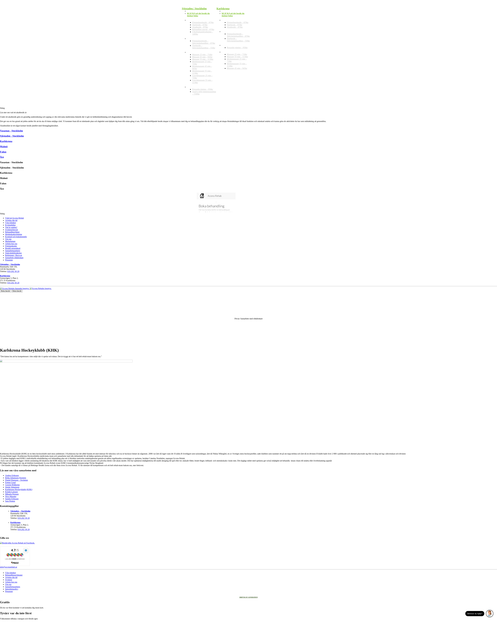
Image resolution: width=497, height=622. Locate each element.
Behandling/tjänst (12, 232)
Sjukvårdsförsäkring (13, 253)
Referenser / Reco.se (13, 255)
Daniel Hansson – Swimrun (16, 480)
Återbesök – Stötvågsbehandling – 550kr (203, 46)
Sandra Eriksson (12, 499)
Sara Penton (10, 501)
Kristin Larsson (11, 492)
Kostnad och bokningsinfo (16, 237)
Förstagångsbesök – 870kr (203, 22)
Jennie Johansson (12, 487)
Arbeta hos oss (11, 244)
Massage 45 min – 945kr (202, 57)
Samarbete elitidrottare (14, 258)
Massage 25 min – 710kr (202, 54)
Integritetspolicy (11, 589)
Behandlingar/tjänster (14, 575)
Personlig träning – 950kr (202, 89)
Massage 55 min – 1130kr (202, 59)
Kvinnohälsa (10, 225)
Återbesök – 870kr (199, 25)
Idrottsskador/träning (13, 234)
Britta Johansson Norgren (15, 478)
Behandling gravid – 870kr (203, 29)
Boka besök (5, 291)
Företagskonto (11, 246)
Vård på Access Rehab (14, 218)
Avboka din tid (11, 220)
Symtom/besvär (11, 230)
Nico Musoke (10, 496)
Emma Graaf (10, 482)
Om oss (8, 239)
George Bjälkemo (12, 485)
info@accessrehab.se (8, 567)
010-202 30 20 (13, 271)
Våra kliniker (10, 223)
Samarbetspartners (12, 251)
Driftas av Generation (248, 597)
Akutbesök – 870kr (200, 27)
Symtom (8, 580)
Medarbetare (10, 241)
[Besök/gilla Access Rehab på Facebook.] (17, 543)
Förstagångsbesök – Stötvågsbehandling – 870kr (203, 42)
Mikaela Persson (12, 494)
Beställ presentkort (12, 248)
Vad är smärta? (11, 227)
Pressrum (9, 260)
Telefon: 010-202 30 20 (197, 11)
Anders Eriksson (12, 475)
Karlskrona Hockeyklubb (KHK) (18, 489)
